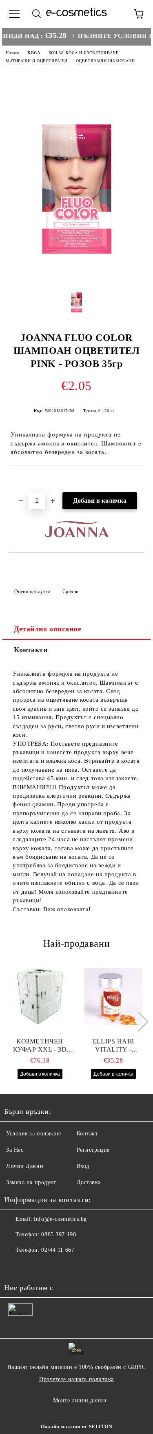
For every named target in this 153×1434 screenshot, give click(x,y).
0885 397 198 (58, 1234)
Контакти (30, 650)
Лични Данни (24, 1166)
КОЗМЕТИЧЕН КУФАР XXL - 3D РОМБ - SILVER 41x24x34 (40, 1046)
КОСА (33, 52)
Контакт (87, 1134)
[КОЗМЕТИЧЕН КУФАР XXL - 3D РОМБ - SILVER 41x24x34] (40, 996)
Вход (83, 1166)
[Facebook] (14, 1266)
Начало (12, 52)
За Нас (14, 1150)
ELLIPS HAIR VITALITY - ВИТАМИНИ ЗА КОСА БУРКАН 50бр (113, 1046)
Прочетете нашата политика (76, 1379)
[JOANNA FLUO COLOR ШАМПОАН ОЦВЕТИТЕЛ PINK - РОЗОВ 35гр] (77, 274)
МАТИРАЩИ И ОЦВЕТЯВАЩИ (37, 61)
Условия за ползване (33, 1134)
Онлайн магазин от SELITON (77, 1427)
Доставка (89, 1182)
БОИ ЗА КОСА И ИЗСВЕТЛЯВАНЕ (84, 52)
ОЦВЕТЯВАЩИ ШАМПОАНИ (105, 61)
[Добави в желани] (138, 479)
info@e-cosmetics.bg (60, 1219)
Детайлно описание (48, 629)
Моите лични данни (80, 1400)
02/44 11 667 (57, 1250)
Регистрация (93, 1150)
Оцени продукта (32, 591)
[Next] (139, 1022)
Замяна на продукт (31, 1182)
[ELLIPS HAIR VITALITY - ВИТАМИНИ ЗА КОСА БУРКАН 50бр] (113, 996)
